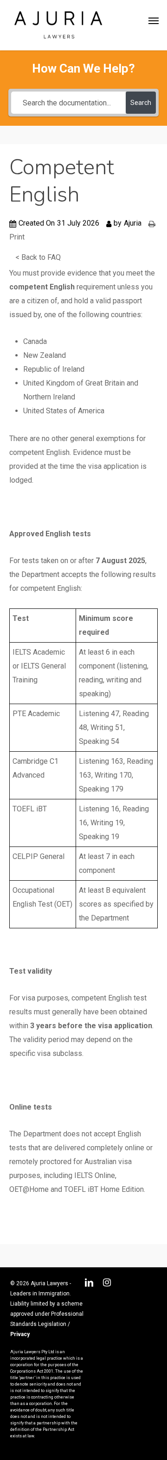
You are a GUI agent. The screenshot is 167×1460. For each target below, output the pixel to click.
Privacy (20, 1334)
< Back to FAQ (38, 257)
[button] (153, 20)
